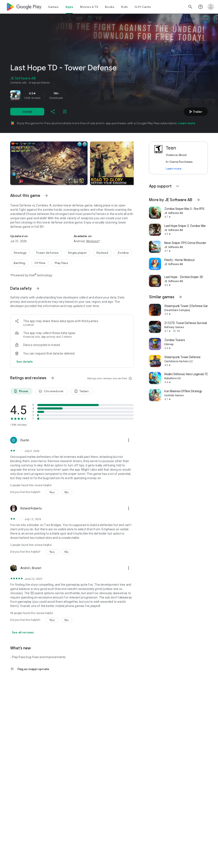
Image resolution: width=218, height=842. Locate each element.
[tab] (53, 7)
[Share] (53, 112)
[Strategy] (20, 252)
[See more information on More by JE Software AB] (198, 200)
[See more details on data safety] (25, 361)
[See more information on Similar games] (180, 297)
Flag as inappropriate (29, 669)
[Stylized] (102, 252)
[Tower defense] (47, 252)
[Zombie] (123, 252)
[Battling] (19, 263)
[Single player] (77, 252)
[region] (69, 95)
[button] (48, 163)
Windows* (93, 241)
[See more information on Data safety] (38, 288)
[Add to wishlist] (65, 112)
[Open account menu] (211, 7)
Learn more (186, 123)
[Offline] (40, 263)
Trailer (195, 111)
